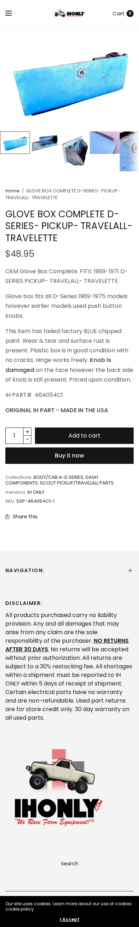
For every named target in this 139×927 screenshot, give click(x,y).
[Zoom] (69, 79)
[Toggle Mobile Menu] (13, 13)
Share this (25, 516)
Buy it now (69, 455)
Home (12, 190)
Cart (119, 13)
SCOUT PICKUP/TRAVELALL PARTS (77, 483)
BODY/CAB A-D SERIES (58, 477)
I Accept (69, 919)
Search (69, 863)
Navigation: (25, 570)
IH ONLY (35, 492)
